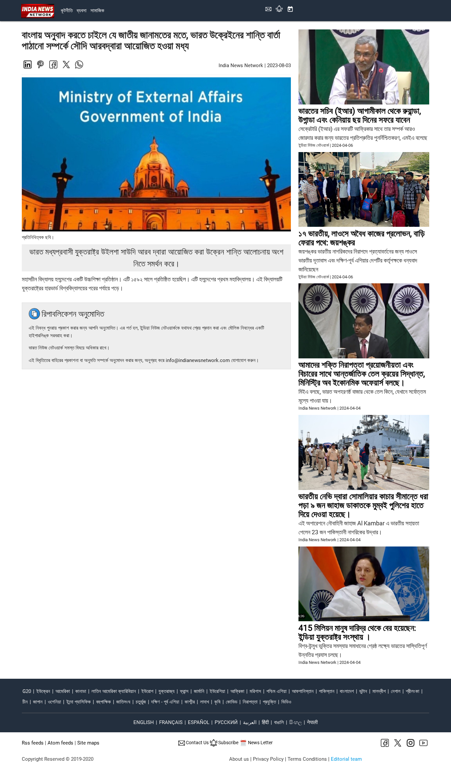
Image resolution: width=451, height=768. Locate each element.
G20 (26, 691)
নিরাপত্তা (250, 702)
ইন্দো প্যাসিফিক (78, 702)
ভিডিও (286, 702)
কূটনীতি (67, 11)
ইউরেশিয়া (217, 691)
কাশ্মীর (190, 702)
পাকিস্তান (326, 691)
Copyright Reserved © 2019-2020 (57, 759)
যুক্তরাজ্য (166, 691)
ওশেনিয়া (54, 702)
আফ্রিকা (237, 691)
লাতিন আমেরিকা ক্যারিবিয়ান (113, 691)
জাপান (38, 702)
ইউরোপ (147, 691)
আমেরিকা (62, 691)
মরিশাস (255, 691)
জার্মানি (199, 691)
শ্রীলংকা (412, 691)
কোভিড (231, 702)
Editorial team (346, 759)
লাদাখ (204, 702)
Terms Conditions (307, 759)
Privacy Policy (268, 759)
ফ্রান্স (184, 691)
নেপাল (395, 691)
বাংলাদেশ (347, 691)
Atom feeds (60, 743)
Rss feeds (33, 743)
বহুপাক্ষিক (103, 702)
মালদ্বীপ (379, 691)
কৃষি (217, 702)
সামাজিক (97, 11)
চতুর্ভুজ (141, 702)
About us (239, 759)
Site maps (88, 743)
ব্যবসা (82, 11)
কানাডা (80, 691)
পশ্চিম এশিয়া (276, 691)
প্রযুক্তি (269, 702)
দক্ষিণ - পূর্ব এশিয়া (165, 702)
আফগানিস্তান (303, 691)
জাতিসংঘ (123, 702)
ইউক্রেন (43, 691)
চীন (25, 702)
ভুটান (363, 691)
